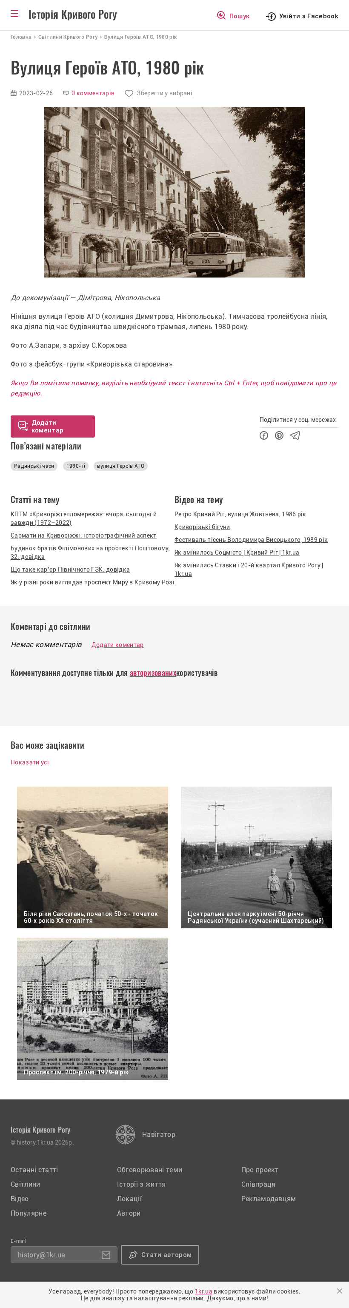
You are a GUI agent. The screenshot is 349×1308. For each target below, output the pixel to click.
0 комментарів (93, 93)
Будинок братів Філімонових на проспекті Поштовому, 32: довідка (90, 552)
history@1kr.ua (41, 1255)
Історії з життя (141, 1184)
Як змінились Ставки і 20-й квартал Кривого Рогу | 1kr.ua (248, 569)
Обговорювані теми (149, 1170)
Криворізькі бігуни (202, 527)
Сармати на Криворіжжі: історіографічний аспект (84, 535)
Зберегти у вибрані (164, 93)
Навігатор (158, 1135)
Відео (20, 1199)
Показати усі (30, 762)
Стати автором (166, 1255)
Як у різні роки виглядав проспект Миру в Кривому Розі (92, 582)
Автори (129, 1213)
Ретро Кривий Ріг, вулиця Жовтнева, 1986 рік (240, 514)
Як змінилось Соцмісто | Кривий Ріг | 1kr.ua (237, 552)
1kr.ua (203, 1291)
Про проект (260, 1170)
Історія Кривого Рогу (73, 14)
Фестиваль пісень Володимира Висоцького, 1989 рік (251, 539)
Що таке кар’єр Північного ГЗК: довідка (70, 569)
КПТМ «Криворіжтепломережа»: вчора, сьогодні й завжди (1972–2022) (84, 518)
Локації (129, 1199)
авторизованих (153, 672)
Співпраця (258, 1184)
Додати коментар (118, 644)
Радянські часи (34, 466)
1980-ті (75, 466)
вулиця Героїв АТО (120, 466)
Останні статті (34, 1170)
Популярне (28, 1213)
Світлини (25, 1184)
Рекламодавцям (268, 1199)
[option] (174, 192)
